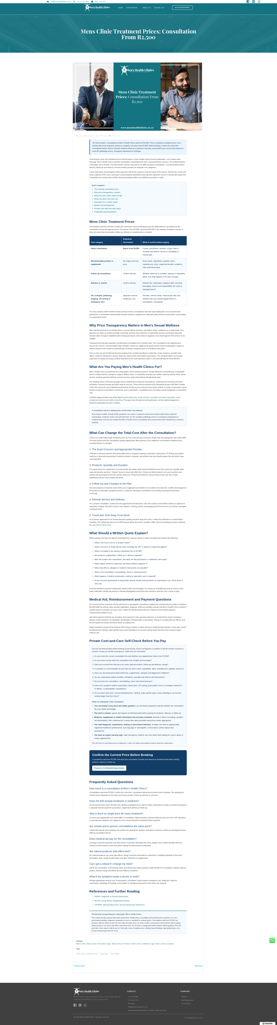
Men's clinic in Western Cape (143, 944)
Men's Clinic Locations (165, 944)
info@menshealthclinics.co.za (137, 1007)
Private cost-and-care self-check (107, 209)
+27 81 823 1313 (133, 1000)
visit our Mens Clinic (103, 525)
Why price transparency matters (107, 192)
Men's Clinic (81, 944)
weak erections (144, 397)
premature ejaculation (167, 397)
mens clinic (104, 954)
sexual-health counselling (112, 400)
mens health (114, 954)
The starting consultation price (106, 189)
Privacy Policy (185, 1003)
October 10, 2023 (93, 136)
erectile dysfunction (129, 397)
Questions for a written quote (106, 202)
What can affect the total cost (106, 199)
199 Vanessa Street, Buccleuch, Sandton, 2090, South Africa (147, 1010)
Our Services (131, 7)
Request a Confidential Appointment (109, 768)
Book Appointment (187, 1000)
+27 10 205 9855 (133, 997)
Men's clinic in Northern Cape (99, 944)
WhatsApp (131, 1003)
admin (80, 136)
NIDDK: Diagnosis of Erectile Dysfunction (111, 896)
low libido (154, 397)
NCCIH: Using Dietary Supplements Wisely (112, 901)
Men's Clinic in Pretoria (121, 944)
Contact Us (159, 7)
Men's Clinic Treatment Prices (87, 954)
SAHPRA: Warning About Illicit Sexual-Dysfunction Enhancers (120, 905)
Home (120, 7)
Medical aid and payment (104, 205)
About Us (147, 7)
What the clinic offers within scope (108, 196)
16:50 (105, 136)
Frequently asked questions (105, 212)
